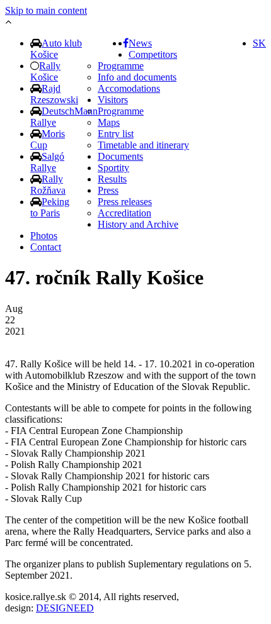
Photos (43, 235)
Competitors (153, 54)
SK (259, 43)
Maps (109, 122)
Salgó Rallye (47, 162)
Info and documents (137, 77)
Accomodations (129, 88)
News (140, 43)
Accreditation (124, 213)
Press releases (125, 201)
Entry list (116, 133)
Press (108, 190)
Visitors (113, 99)
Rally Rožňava (48, 185)
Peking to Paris (49, 207)
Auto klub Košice (56, 49)
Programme (121, 65)
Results (112, 179)
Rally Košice (45, 71)
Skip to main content (46, 10)
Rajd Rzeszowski (54, 94)
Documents (120, 156)
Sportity (113, 167)
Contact (45, 247)
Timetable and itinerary (143, 145)
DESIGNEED (65, 608)
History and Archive (138, 224)
